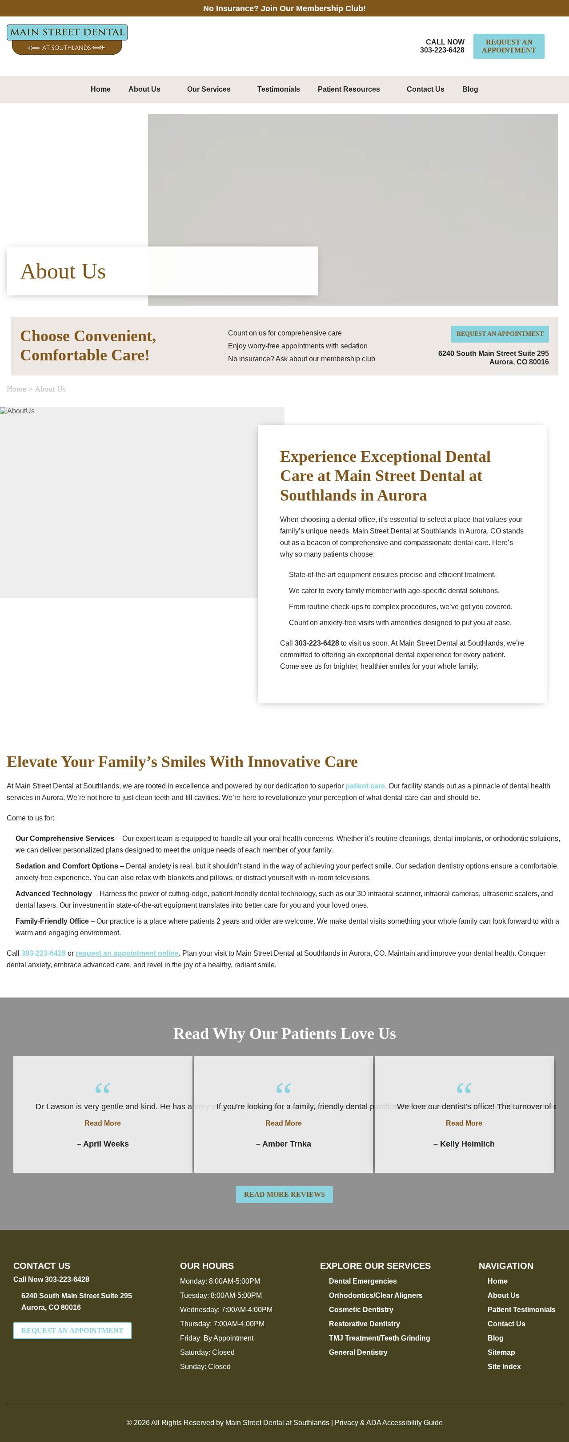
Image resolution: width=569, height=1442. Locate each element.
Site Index (504, 1366)
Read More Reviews (284, 1194)
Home (101, 89)
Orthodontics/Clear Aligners (376, 1295)
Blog (470, 89)
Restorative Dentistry (364, 1324)
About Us (144, 89)
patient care (365, 786)
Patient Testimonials (522, 1309)
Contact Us (426, 89)
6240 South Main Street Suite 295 (76, 1301)
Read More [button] (102, 1123)
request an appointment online (127, 953)
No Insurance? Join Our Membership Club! (284, 8)
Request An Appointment (509, 46)
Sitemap (501, 1352)
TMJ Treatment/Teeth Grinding (379, 1338)
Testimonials (278, 89)
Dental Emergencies (363, 1281)
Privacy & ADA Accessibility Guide (389, 1422)
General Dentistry (358, 1352)
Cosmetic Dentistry (361, 1309)
